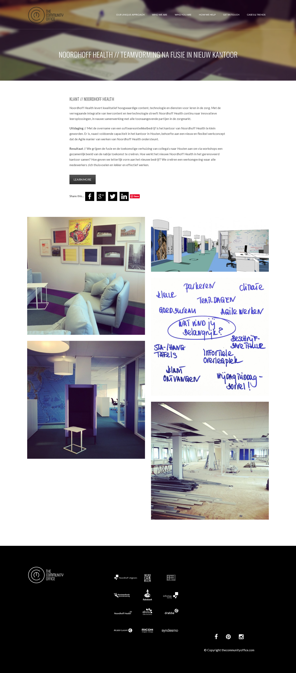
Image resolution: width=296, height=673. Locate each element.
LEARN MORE (82, 179)
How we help (207, 14)
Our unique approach (130, 14)
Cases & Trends (256, 14)
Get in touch (231, 14)
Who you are (183, 14)
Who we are (159, 14)
